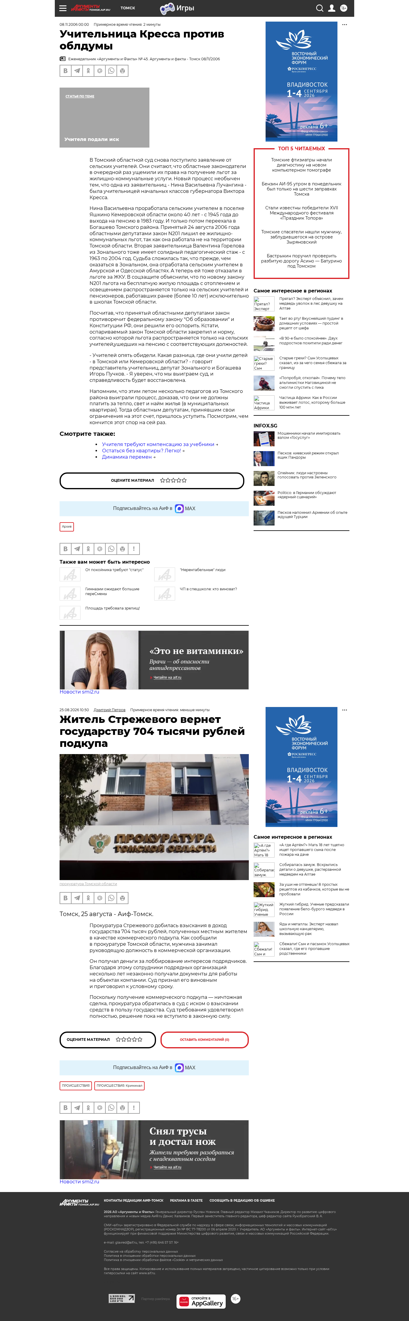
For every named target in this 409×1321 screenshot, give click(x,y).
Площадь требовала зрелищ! (112, 608)
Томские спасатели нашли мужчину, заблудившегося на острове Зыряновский (301, 237)
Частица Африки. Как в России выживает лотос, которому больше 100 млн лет (312, 402)
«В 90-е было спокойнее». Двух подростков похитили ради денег (311, 340)
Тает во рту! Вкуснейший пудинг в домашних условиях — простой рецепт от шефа (311, 323)
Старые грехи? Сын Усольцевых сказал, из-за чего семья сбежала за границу (312, 363)
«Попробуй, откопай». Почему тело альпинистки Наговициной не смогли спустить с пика (312, 383)
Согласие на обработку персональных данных (141, 1252)
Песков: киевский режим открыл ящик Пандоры (308, 455)
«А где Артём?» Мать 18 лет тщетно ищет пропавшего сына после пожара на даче (311, 850)
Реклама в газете (186, 1201)
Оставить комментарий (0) (204, 1040)
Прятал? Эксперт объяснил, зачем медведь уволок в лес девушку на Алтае (311, 303)
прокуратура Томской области (88, 884)
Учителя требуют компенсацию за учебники (158, 444)
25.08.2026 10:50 (74, 710)
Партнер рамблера (155, 1299)
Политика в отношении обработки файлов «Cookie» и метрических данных (163, 1260)
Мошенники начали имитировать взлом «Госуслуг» (309, 435)
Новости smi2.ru (79, 692)
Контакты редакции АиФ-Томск (133, 1201)
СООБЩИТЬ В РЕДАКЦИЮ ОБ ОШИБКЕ (242, 1201)
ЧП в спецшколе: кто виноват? (208, 589)
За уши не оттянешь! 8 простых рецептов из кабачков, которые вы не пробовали (314, 889)
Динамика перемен (127, 457)
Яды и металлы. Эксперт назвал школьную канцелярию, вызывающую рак (308, 929)
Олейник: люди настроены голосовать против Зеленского (307, 475)
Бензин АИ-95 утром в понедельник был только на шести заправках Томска (301, 189)
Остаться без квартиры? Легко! (141, 451)
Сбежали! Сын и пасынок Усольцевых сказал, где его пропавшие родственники (314, 949)
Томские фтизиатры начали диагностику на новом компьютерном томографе (301, 165)
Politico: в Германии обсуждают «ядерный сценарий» (307, 495)
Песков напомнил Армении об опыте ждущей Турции (312, 515)
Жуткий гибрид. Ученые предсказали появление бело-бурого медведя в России (314, 909)
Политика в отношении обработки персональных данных (150, 1256)
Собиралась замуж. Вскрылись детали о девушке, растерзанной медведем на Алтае (310, 869)
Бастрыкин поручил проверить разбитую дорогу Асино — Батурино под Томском (301, 261)
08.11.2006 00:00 (74, 24)
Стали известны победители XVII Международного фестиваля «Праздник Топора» (301, 213)
